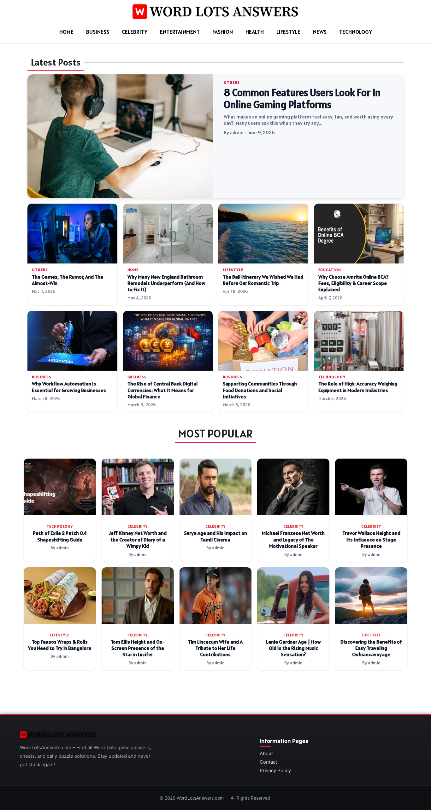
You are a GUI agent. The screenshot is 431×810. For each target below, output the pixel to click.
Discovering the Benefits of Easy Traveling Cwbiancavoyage (371, 648)
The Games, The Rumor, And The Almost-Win (67, 280)
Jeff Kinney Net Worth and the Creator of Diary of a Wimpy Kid (138, 539)
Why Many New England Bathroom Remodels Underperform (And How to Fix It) (166, 283)
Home (66, 31)
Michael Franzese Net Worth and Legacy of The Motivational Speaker (293, 539)
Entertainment (180, 31)
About (266, 753)
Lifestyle (288, 31)
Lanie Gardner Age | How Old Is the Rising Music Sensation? (293, 648)
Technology (355, 31)
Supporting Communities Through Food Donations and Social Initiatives (260, 390)
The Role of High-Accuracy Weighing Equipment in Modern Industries (357, 386)
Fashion (222, 31)
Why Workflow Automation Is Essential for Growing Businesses (69, 386)
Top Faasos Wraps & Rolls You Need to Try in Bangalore (59, 645)
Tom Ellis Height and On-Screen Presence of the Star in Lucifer (138, 648)
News (320, 31)
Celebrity (134, 31)
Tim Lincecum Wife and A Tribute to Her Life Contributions (215, 648)
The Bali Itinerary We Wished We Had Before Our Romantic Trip (263, 280)
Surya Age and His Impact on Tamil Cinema (215, 536)
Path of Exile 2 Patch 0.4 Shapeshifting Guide (60, 536)
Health (254, 31)
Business (97, 31)
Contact (268, 762)
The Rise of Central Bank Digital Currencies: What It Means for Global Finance (162, 390)
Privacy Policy (275, 770)
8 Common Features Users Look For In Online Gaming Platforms (302, 98)
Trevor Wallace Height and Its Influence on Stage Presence (371, 539)
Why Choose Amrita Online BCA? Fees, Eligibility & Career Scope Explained (353, 283)
